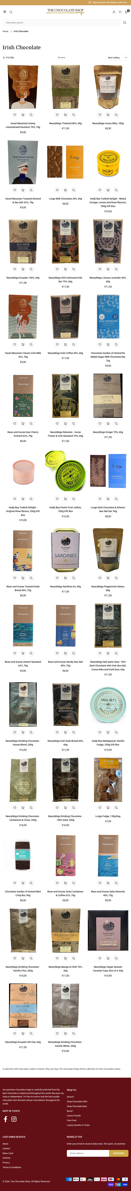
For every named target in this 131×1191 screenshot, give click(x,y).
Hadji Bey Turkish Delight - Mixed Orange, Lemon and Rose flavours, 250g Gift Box (108, 202)
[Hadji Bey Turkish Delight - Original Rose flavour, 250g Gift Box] (23, 471)
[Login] (114, 12)
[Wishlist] (120, 12)
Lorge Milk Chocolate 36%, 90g (65, 198)
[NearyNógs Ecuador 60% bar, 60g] (23, 1006)
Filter (10, 57)
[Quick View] (31, 114)
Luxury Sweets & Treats (78, 1125)
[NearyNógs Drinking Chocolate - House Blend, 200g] (23, 704)
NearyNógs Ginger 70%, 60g (108, 432)
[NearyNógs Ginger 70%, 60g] (108, 396)
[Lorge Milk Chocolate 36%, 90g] (65, 162)
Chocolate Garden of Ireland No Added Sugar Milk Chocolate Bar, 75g (108, 357)
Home (5, 31)
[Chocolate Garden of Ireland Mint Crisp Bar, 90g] (23, 855)
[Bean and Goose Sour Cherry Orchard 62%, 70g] (23, 396)
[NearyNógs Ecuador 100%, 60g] (23, 241)
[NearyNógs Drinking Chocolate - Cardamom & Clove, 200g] (23, 780)
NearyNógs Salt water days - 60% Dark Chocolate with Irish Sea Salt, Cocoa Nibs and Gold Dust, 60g (108, 665)
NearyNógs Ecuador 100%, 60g (22, 277)
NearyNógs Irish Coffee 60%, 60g (65, 353)
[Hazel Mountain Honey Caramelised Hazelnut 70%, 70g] (23, 87)
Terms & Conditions (12, 1167)
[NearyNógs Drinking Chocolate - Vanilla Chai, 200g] (23, 930)
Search (70, 1096)
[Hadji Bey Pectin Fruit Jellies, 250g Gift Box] (65, 471)
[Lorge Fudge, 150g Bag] (108, 780)
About (5, 1143)
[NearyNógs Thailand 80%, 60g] (65, 87)
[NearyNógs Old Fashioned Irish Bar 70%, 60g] (65, 241)
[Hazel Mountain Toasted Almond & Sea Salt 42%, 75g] (23, 162)
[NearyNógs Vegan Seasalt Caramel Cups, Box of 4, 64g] (108, 930)
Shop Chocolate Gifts (77, 1101)
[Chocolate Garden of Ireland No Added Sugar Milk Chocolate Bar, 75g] (108, 317)
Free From (72, 1120)
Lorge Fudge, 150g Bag (108, 816)
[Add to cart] (23, 114)
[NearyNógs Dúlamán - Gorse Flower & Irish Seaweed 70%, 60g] (65, 396)
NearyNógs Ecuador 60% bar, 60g (23, 1042)
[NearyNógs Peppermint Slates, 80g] (108, 550)
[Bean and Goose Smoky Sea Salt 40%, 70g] (65, 625)
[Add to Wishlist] (14, 114)
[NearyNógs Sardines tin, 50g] (65, 550)
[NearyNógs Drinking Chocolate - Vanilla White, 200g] (65, 1006)
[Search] (11, 12)
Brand (69, 1111)
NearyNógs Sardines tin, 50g (65, 586)
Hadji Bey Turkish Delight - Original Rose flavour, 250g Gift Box (23, 511)
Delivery (6, 1158)
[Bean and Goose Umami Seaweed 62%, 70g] (23, 625)
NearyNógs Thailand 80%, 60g (65, 123)
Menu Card (8, 1153)
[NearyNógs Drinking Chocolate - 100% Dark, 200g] (65, 780)
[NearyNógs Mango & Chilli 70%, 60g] (65, 930)
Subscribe (118, 1153)
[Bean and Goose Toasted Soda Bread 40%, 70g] (23, 550)
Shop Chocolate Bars (77, 1106)
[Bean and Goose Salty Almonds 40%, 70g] (108, 855)
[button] (5, 12)
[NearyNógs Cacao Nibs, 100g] (108, 87)
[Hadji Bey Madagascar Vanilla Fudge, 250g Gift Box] (108, 704)
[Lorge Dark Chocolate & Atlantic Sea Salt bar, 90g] (108, 471)
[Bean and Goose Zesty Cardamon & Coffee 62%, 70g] (65, 855)
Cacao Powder (74, 1115)
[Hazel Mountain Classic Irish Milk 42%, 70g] (23, 317)
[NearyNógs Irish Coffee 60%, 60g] (65, 317)
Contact (6, 1148)
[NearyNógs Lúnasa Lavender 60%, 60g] (108, 241)
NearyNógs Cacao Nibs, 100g (108, 123)
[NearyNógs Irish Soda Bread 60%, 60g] (65, 704)
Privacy (6, 1162)
